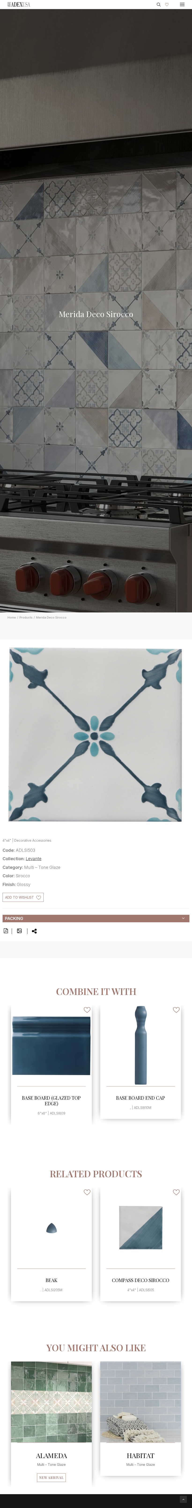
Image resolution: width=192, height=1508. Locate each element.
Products (26, 617)
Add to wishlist (19, 897)
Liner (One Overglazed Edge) (52, 1283)
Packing (14, 918)
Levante (33, 858)
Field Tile (141, 1098)
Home (11, 617)
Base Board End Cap (52, 1098)
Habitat (141, 1455)
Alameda (51, 1455)
